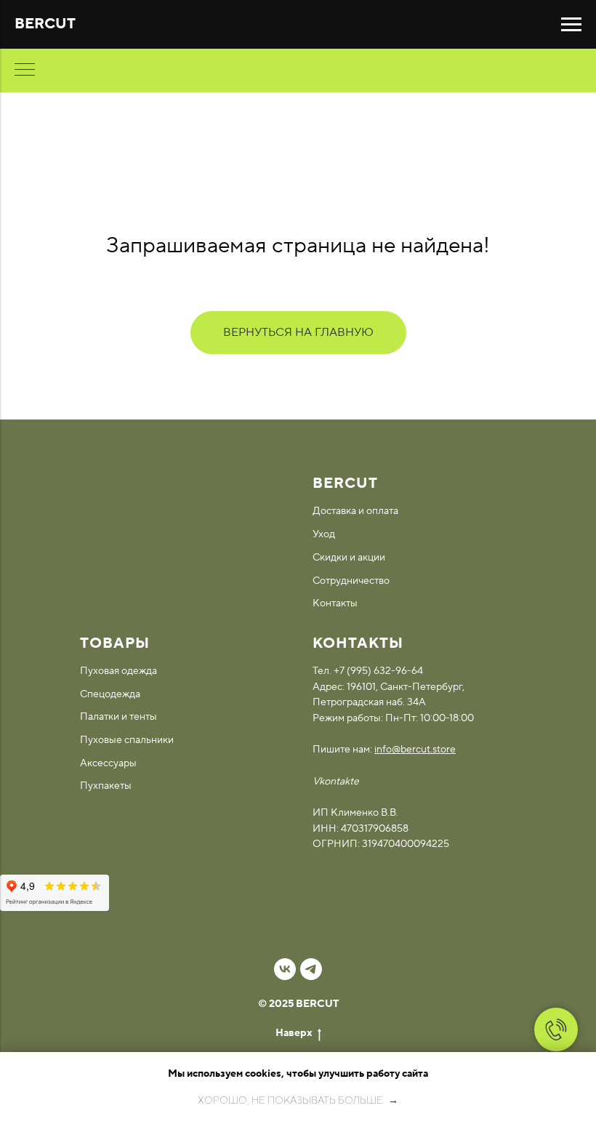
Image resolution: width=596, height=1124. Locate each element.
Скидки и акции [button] (349, 557)
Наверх (294, 1033)
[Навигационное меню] (571, 24)
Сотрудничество (351, 580)
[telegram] (311, 969)
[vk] (285, 969)
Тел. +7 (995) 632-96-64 (368, 671)
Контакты (335, 603)
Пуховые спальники (127, 740)
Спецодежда (110, 694)
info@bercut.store (415, 749)
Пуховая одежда (118, 671)
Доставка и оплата (355, 511)
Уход (324, 534)
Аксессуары (108, 763)
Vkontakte (336, 781)
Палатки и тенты (118, 716)
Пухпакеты (106, 785)
